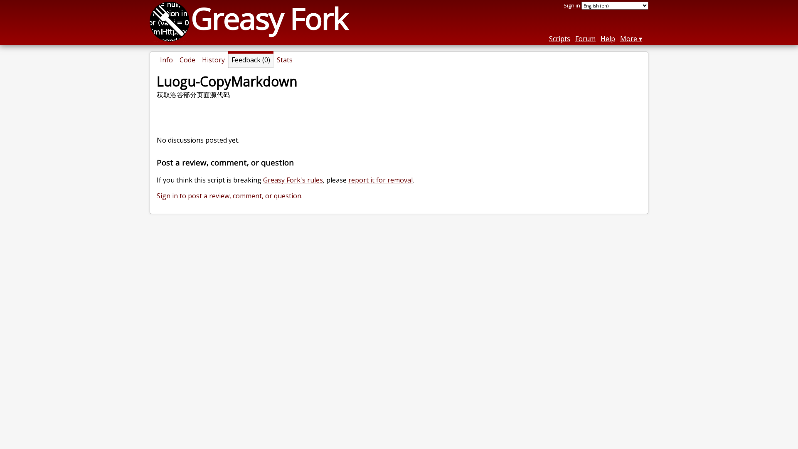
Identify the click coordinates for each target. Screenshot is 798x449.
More (628, 38)
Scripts (559, 38)
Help (608, 38)
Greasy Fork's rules (293, 180)
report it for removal (380, 180)
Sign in (572, 5)
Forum (585, 38)
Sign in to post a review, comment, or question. (230, 195)
